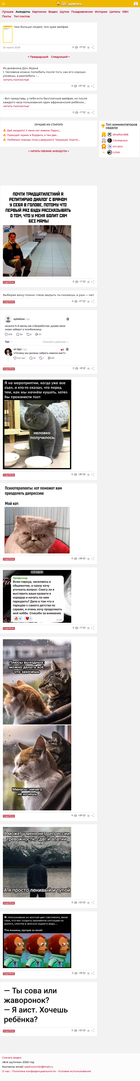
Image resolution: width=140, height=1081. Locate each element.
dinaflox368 (120, 134)
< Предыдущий (38, 56)
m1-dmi (118, 146)
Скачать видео (11, 1057)
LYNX (116, 152)
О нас (6, 1071)
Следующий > (60, 56)
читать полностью (16, 79)
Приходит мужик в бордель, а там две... (32, 135)
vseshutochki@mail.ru (38, 1066)
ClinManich (120, 140)
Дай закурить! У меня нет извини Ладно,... (34, 130)
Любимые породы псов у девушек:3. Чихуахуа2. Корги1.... (43, 139)
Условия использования (74, 1071)
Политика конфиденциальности (34, 1071)
